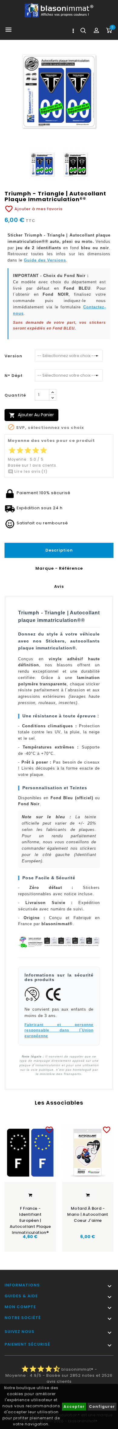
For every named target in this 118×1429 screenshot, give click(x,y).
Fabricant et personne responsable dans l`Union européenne (59, 1030)
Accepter (74, 1406)
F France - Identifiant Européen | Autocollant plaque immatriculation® (30, 1218)
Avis (59, 586)
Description (59, 550)
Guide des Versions (45, 260)
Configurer (102, 1406)
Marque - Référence (59, 568)
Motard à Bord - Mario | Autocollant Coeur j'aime (87, 1214)
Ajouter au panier (31, 415)
